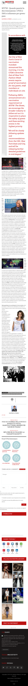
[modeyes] (8, 2)
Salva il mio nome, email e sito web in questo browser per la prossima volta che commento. (12, 494)
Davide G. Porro (7, 19)
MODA (16, 392)
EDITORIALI (11, 392)
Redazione (5, 649)
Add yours (22, 469)
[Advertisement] (12, 526)
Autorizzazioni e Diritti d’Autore (14, 678)
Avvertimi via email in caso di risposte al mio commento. (14, 497)
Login (14, 683)
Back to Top (13, 627)
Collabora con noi (14, 681)
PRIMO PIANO (21, 392)
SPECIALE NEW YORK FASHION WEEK (14, 394)
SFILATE (3, 394)
